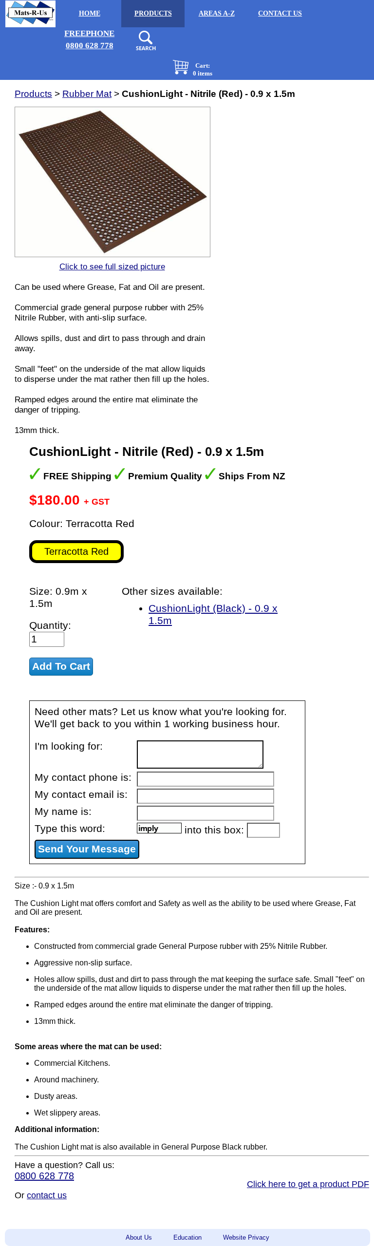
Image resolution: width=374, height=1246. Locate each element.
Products (33, 94)
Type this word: (70, 828)
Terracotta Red (76, 551)
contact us (47, 1195)
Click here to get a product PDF (308, 1184)
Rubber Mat (87, 94)
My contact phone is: (83, 777)
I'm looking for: (69, 746)
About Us (139, 1237)
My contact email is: (81, 794)
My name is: (63, 811)
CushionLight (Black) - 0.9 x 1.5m (213, 614)
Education (187, 1237)
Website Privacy (246, 1237)
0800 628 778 (44, 1175)
